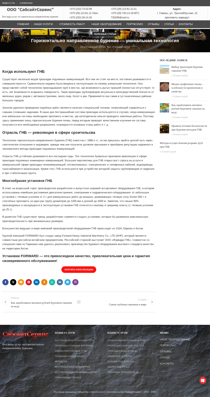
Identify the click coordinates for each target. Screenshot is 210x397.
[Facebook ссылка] (5, 282)
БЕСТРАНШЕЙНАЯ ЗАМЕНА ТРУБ (72, 367)
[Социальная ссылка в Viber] (75, 282)
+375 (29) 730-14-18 (122, 13)
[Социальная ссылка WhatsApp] (52, 282)
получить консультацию (79, 270)
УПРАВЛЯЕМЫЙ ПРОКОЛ (68, 377)
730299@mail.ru (120, 17)
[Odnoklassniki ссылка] (44, 282)
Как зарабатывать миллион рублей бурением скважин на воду (188, 108)
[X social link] (13, 282)
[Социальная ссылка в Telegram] (68, 282)
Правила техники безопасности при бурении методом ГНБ (189, 127)
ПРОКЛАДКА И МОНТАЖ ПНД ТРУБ (125, 345)
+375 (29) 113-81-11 (80, 13)
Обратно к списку (79, 302)
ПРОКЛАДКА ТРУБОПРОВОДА (123, 372)
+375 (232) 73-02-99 (80, 9)
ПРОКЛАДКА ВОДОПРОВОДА (122, 351)
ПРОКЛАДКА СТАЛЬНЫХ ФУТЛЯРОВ (74, 345)
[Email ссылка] (21, 282)
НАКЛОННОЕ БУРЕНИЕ (119, 356)
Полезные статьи (105, 34)
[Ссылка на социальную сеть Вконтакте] (60, 282)
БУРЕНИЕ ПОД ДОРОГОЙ (120, 361)
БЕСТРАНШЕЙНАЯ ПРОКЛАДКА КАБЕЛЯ (76, 372)
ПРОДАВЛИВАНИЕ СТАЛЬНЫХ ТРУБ (126, 340)
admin (101, 46)
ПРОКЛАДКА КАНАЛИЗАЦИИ (69, 356)
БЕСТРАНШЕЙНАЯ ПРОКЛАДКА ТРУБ (74, 340)
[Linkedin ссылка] (36, 282)
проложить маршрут (177, 17)
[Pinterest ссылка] (29, 282)
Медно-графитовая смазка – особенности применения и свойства (187, 87)
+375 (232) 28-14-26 (80, 17)
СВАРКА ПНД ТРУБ (117, 367)
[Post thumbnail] (164, 71)
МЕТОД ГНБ (61, 361)
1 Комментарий (179, 75)
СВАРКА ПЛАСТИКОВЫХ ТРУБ (71, 351)
